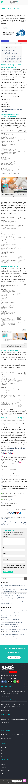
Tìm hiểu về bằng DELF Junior (9, 50)
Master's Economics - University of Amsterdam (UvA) (14, 629)
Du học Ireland (4, 751)
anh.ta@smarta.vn (7, 726)
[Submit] (25, 578)
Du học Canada (4, 754)
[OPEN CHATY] (24, 780)
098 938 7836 (5, 710)
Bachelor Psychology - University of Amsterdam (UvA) (14, 611)
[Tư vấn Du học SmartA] (14, 2)
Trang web (5, 559)
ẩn (16, 47)
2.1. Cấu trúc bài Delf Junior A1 (12, 55)
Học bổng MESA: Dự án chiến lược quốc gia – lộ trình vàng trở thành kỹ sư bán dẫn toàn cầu (14, 594)
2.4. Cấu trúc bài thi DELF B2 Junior (13, 59)
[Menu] (2, 2)
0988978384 (21, 678)
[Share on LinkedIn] (20, 513)
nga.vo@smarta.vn (6, 738)
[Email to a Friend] (15, 513)
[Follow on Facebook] (2, 681)
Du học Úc (3, 757)
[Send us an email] (11, 681)
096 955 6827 (14, 675)
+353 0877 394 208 (6, 722)
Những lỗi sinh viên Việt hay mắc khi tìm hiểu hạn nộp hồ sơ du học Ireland (13, 586)
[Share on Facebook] (10, 513)
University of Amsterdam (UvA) (11, 613)
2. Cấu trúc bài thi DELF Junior (10, 53)
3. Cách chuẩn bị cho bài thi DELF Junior (12, 61)
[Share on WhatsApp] (8, 513)
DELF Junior (6, 518)
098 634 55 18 (13, 672)
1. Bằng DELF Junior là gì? (9, 52)
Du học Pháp (4, 748)
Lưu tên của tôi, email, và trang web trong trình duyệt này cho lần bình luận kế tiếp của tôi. (14, 567)
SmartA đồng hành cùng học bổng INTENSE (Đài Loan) (13, 598)
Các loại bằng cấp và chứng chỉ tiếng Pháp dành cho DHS (6, 523)
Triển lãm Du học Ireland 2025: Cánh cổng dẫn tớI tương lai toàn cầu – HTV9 (13, 602)
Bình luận (5, 536)
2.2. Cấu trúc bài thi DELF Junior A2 (13, 56)
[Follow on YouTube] (17, 681)
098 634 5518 (5, 697)
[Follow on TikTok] (8, 681)
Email (4, 553)
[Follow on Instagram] (5, 681)
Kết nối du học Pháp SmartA (9, 444)
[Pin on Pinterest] (17, 513)
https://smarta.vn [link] (12, 500)
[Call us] (14, 681)
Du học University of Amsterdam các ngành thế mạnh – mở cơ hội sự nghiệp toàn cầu (14, 590)
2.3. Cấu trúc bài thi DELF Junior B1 (13, 58)
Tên (4, 547)
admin (15, 10)
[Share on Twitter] (13, 513)
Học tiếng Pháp (4, 6)
